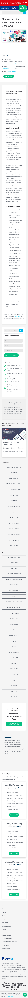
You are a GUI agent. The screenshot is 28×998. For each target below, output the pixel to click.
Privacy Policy (6, 948)
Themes (17, 64)
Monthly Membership (14, 785)
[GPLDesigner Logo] (5, 8)
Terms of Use (5, 945)
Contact (4, 929)
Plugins (4, 916)
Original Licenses (6, 926)
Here (16, 68)
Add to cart (9, 76)
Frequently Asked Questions (9, 942)
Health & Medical (11, 71)
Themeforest (5, 68)
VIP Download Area (7, 938)
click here (17, 316)
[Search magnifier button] (24, 12)
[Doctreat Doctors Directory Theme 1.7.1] (14, 434)
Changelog (5, 922)
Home (3, 909)
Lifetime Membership (14, 862)
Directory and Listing (10, 451)
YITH (3, 919)
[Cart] (15, 8)
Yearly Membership (14, 823)
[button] (26, 3)
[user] (13, 8)
